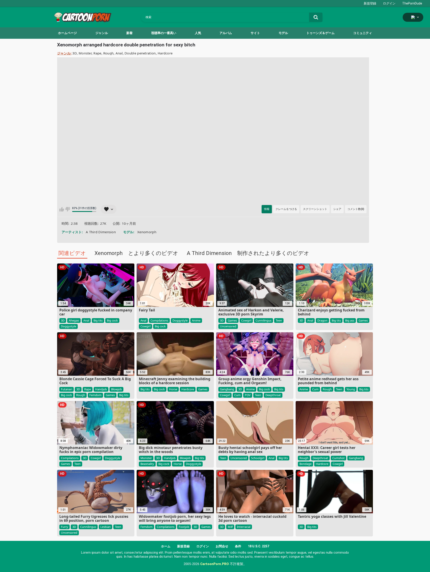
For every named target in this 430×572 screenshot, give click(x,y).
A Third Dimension (101, 232)
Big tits (98, 320)
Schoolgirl (257, 458)
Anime (196, 320)
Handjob (101, 389)
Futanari (66, 389)
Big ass (349, 320)
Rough (108, 53)
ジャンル (101, 33)
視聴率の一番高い (163, 33)
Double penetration (140, 53)
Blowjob (116, 389)
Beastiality (147, 464)
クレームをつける (286, 209)
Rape (97, 53)
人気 (198, 33)
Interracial (243, 527)
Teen (279, 320)
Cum (237, 395)
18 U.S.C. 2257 (258, 546)
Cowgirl (145, 326)
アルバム (225, 33)
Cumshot (338, 458)
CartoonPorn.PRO (214, 564)
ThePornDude (412, 3)
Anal (119, 53)
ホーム (165, 546)
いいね (61, 209)
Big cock (112, 320)
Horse (173, 389)
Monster (85, 53)
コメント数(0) (355, 209)
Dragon (322, 320)
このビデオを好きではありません (67, 209)
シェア (337, 209)
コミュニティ (362, 33)
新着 (129, 33)
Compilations (159, 320)
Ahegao (74, 320)
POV (248, 395)
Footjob (184, 527)
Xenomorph (146, 232)
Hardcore (165, 53)
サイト (255, 33)
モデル (283, 33)
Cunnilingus (263, 320)
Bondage (305, 464)
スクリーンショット (315, 209)
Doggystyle (68, 326)
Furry (64, 527)
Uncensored (228, 326)
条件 (238, 546)
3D (74, 53)
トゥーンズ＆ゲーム (320, 33)
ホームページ (67, 33)
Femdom (95, 395)
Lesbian (105, 527)
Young (350, 389)
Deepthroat (273, 395)
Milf (230, 527)
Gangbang (227, 389)
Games (232, 320)
